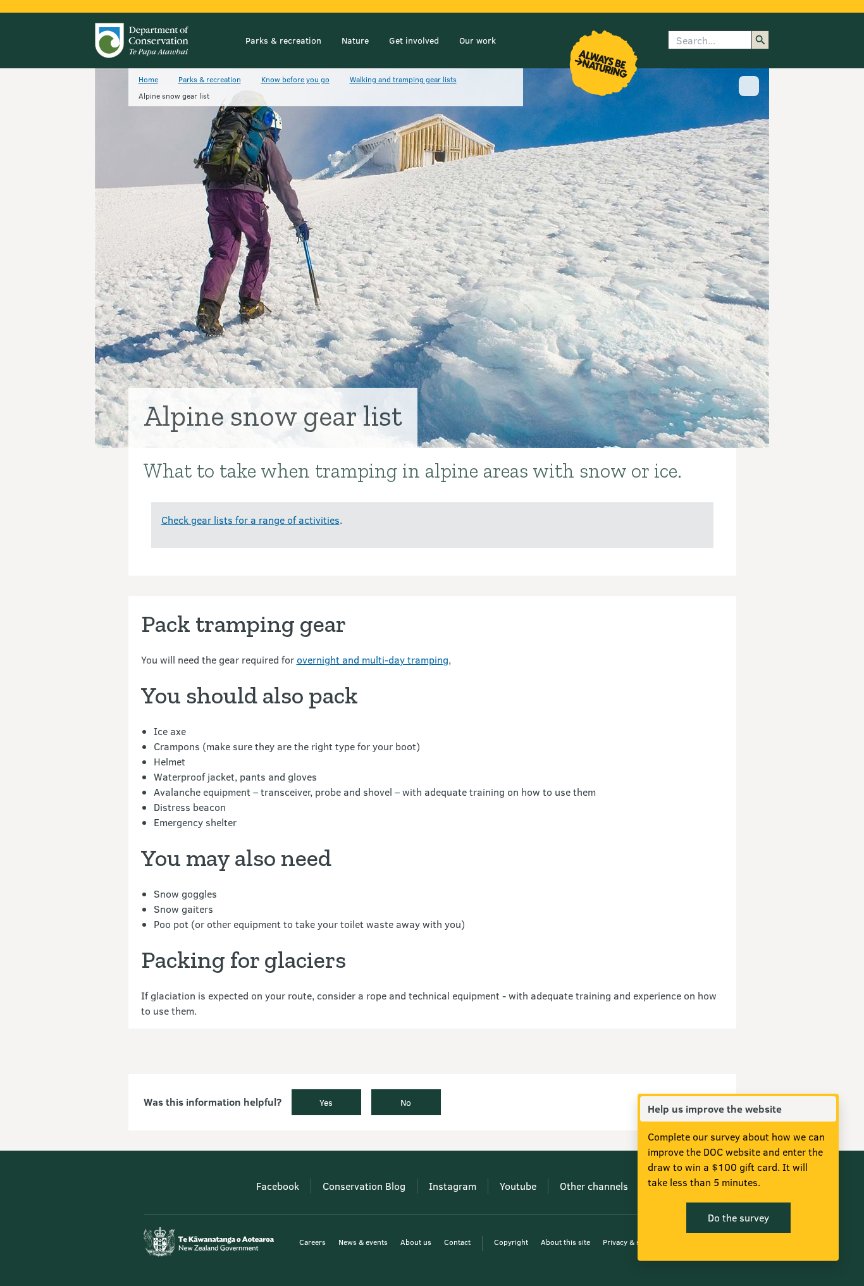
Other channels (594, 1185)
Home (148, 79)
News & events (363, 1242)
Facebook (277, 1185)
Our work (477, 40)
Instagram (452, 1185)
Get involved (414, 40)
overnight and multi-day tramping (372, 659)
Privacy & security (633, 1242)
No (405, 1102)
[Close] (826, 1108)
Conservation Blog (364, 1185)
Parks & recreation (283, 40)
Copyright (511, 1242)
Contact (457, 1242)
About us (415, 1242)
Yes (326, 1102)
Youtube (518, 1185)
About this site (565, 1242)
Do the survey (738, 1217)
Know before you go (295, 79)
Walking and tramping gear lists (403, 79)
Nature (355, 40)
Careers (312, 1242)
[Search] (760, 39)
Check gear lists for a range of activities (250, 519)
